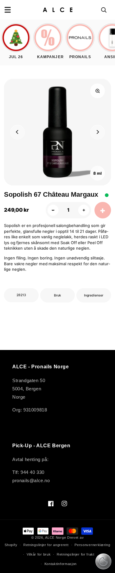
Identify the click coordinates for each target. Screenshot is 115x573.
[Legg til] (102, 210)
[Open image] (97, 91)
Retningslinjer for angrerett (46, 545)
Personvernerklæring (92, 545)
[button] (7, 10)
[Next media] (97, 132)
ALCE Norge (55, 537)
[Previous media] (17, 132)
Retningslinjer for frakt (75, 554)
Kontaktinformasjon (60, 564)
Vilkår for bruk (39, 554)
